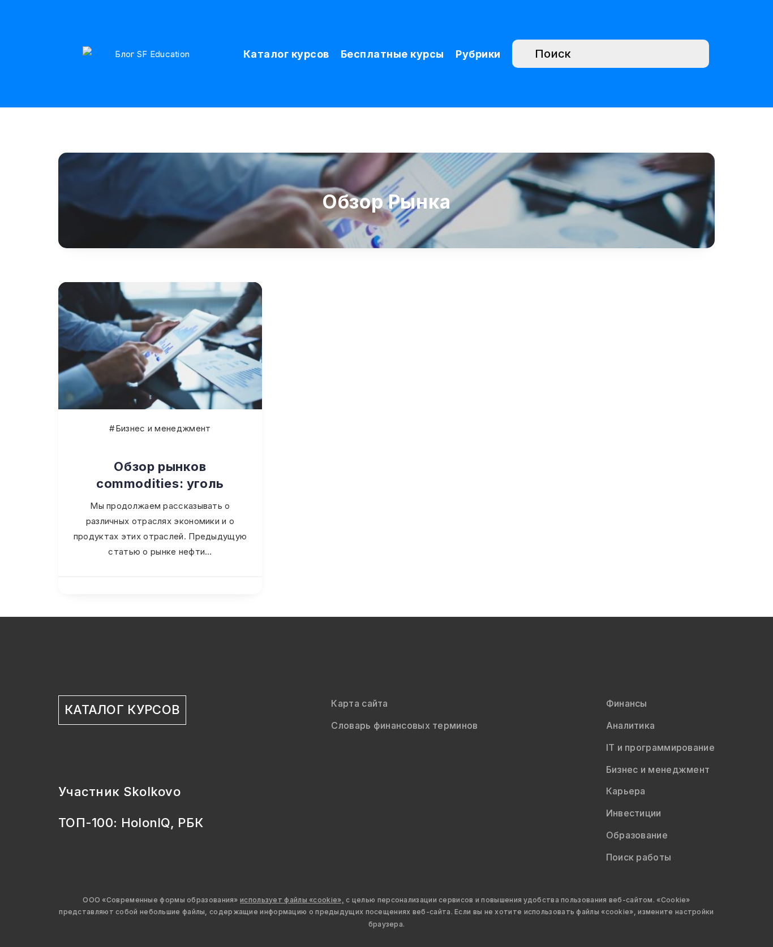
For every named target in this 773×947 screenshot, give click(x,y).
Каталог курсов (286, 54)
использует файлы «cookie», (292, 900)
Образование (637, 835)
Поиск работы (639, 857)
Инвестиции (634, 813)
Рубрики (478, 54)
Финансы (626, 703)
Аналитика (630, 725)
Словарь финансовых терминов (404, 725)
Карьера (626, 791)
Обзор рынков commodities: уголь (160, 475)
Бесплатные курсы (392, 54)
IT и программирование (660, 747)
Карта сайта (359, 703)
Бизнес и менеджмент (658, 769)
